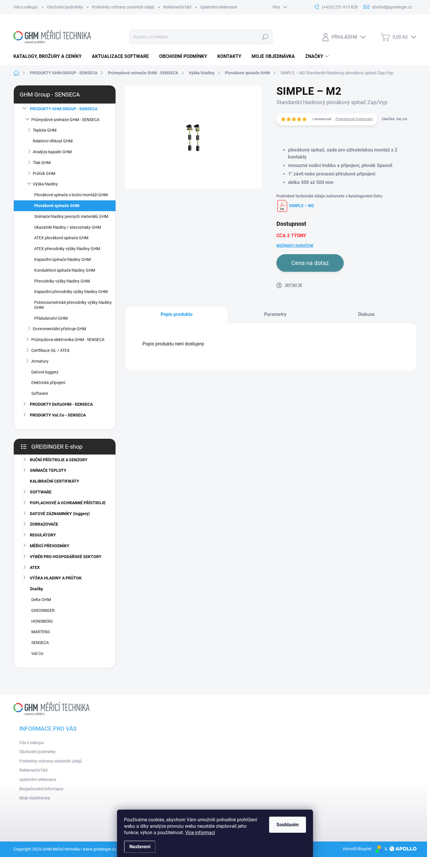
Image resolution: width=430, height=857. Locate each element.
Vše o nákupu (25, 7)
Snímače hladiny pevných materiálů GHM (71, 216)
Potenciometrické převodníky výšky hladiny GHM (73, 305)
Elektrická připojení (48, 382)
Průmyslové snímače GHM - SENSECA (65, 119)
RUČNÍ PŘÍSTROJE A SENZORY (58, 459)
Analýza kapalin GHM (52, 151)
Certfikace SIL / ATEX (50, 350)
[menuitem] (49, 56)
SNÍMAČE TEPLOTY (48, 470)
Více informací (200, 832)
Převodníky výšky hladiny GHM (62, 281)
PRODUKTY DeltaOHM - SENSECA (61, 404)
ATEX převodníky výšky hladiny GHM (67, 248)
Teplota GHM (44, 130)
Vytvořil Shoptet (357, 848)
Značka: (394, 119)
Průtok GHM (44, 173)
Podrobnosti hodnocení (354, 119)
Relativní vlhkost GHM (53, 141)
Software (39, 393)
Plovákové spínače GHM (56, 205)
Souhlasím (287, 824)
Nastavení (139, 846)
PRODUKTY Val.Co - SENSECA (58, 415)
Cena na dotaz (310, 262)
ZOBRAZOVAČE (44, 524)
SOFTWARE (40, 492)
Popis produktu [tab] (176, 314)
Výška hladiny (45, 184)
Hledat (265, 37)
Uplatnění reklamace (218, 7)
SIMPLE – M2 (301, 205)
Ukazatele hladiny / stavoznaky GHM (67, 227)
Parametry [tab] (275, 314)
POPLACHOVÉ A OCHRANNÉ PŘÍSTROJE (68, 502)
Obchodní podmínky (65, 7)
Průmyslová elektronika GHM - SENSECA (67, 339)
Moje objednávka (34, 798)
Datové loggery (45, 372)
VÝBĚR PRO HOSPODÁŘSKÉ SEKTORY (66, 556)
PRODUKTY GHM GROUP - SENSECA (63, 108)
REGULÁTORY (43, 535)
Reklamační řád (177, 7)
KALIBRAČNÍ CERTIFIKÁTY (54, 481)
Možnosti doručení (294, 246)
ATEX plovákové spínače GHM (61, 237)
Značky (36, 588)
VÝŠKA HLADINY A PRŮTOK (56, 578)
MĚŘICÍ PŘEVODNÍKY (49, 545)
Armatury (40, 361)
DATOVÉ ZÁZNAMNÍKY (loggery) (60, 513)
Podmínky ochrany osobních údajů (123, 7)
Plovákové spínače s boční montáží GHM (71, 194)
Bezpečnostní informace (41, 789)
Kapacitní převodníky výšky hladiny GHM (71, 291)
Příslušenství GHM (51, 318)
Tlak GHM (42, 162)
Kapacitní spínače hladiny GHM (62, 259)
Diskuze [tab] (366, 314)
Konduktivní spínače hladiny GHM (64, 270)
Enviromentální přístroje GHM (59, 328)
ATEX (35, 567)
